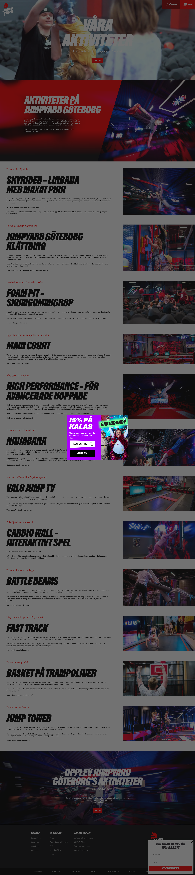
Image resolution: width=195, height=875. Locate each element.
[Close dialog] (125, 418)
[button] (82, 444)
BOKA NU (82, 453)
